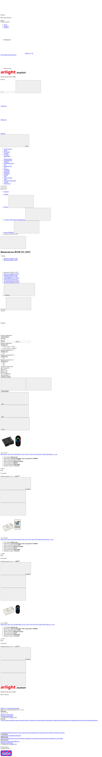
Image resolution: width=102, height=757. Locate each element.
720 (4, 365)
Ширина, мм (4, 371)
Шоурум (17, 741)
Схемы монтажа (47, 738)
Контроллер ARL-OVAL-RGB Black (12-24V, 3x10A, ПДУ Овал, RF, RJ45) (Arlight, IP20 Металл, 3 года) (29, 454)
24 (4, 353)
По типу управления (6, 335)
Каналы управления (6, 343)
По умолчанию (4, 391)
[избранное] (13, 509)
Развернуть (7, 295)
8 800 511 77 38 (5, 708)
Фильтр (3, 429)
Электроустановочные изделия (33, 732)
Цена (2, 404)
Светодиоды (7, 183)
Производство (7, 735)
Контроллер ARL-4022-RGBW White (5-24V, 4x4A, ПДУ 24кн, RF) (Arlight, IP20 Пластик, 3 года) (27, 539)
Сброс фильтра (5, 337)
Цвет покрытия (5, 368)
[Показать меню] (21, 201)
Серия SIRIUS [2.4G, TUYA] (11, 278)
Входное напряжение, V (7, 350)
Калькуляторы (39, 738)
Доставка (8, 741)
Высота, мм (4, 372)
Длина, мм (3, 369)
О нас (5, 24)
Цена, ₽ (3, 340)
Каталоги (3, 738)
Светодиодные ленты (6, 720)
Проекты (6, 27)
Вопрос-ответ (31, 738)
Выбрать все (4, 345)
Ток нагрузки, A (5, 375)
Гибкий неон (6, 175)
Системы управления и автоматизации (34, 720)
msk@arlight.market (14, 708)
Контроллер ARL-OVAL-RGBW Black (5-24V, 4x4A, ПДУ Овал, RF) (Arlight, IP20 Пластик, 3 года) (28, 624)
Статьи (26, 738)
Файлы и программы (57, 738)
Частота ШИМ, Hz (6, 373)
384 (4, 363)
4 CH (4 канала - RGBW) (10, 348)
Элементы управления (7, 366)
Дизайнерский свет (75, 720)
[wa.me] (36, 707)
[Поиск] (28, 86)
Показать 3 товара (5, 376)
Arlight (11, 717)
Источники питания (7, 152)
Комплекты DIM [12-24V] (11, 258)
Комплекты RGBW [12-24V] (11, 274)
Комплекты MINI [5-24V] (11, 275)
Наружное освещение (7, 172)
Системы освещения (7, 169)
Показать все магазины (7, 714)
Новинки (6, 191)
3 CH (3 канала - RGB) (9, 346)
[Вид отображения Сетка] (13, 384)
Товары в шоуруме (59, 732)
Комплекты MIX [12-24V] (11, 260)
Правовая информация (7, 716)
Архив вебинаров (19, 738)
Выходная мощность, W (7, 360)
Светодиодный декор (19, 732)
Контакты (13, 54)
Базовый (3, 323)
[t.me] (13, 707)
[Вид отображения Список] (38, 384)
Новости (6, 26)
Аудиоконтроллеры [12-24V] (11, 281)
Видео (7, 738)
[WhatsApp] (13, 53)
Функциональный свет (64, 720)
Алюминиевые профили (8, 161)
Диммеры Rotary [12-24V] (11, 276)
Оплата (13, 741)
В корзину (27, 489)
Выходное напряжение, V (8, 355)
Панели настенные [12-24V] (11, 282)
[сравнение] (13, 496)
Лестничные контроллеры (11, 279)
